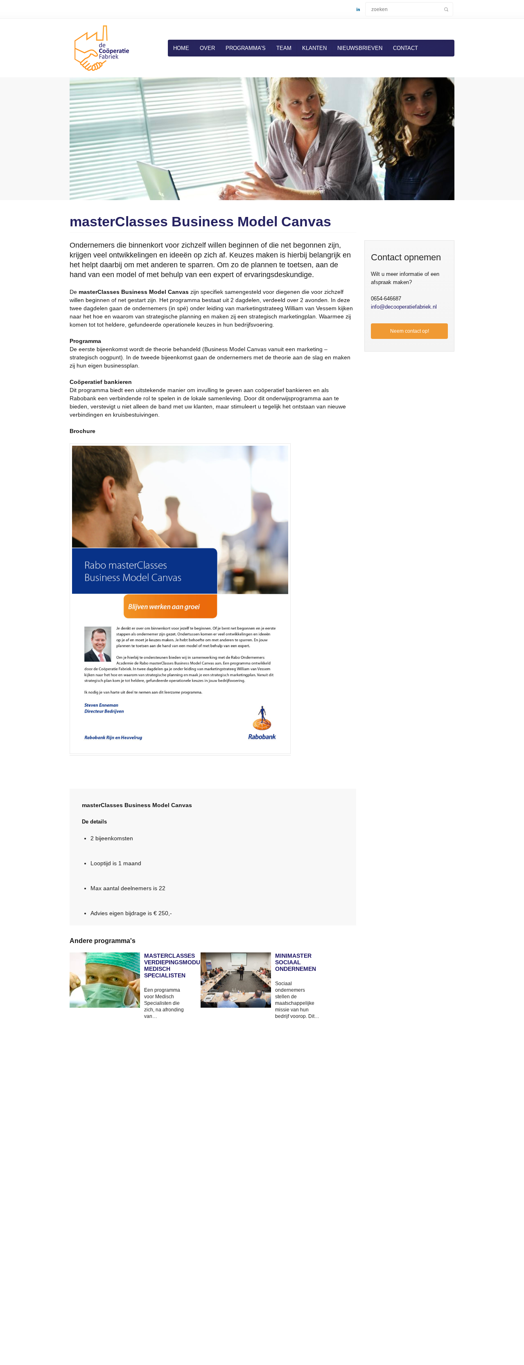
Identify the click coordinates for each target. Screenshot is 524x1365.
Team (283, 48)
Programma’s (246, 48)
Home (181, 48)
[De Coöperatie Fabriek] (100, 72)
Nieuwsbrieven (359, 48)
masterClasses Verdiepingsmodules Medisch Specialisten (166, 965)
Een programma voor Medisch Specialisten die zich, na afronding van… (164, 1003)
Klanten (314, 48)
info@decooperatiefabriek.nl (404, 307)
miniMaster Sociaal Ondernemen (295, 962)
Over (207, 48)
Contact (405, 48)
